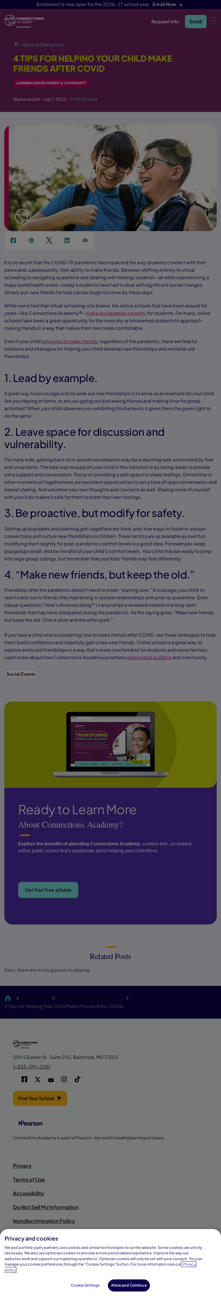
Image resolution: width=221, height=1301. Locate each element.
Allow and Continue (128, 1285)
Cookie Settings (85, 1285)
